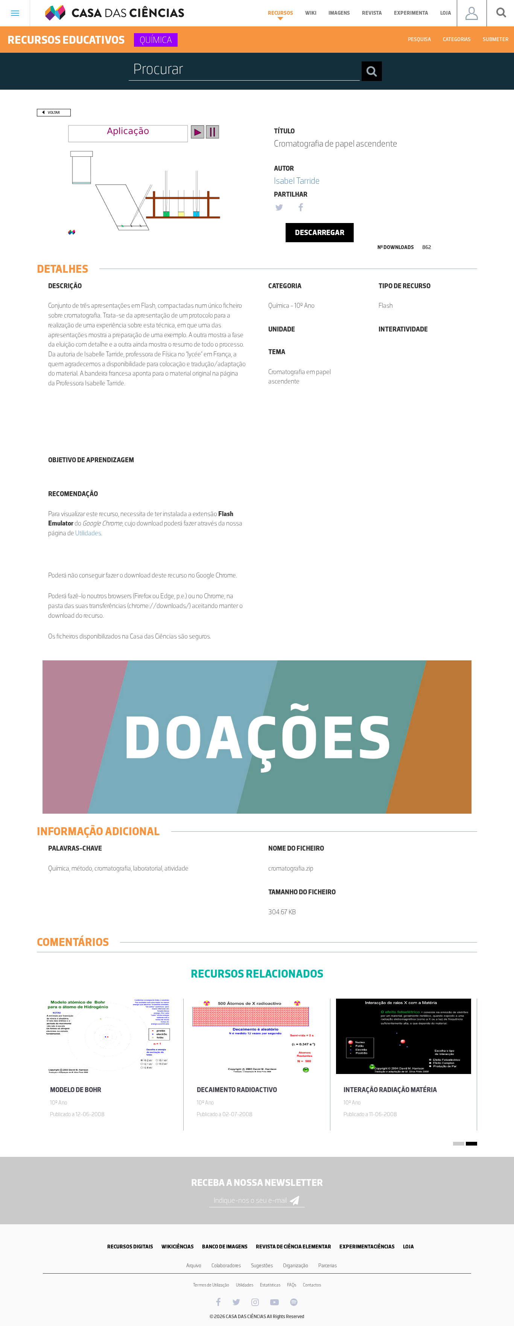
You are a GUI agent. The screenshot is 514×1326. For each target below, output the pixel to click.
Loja (445, 13)
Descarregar (319, 232)
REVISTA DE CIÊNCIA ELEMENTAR (293, 1247)
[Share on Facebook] (300, 207)
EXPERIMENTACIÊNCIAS (367, 1247)
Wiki (310, 13)
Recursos (280, 13)
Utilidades (88, 533)
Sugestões (262, 1265)
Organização (295, 1265)
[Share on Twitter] (278, 207)
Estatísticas (270, 1285)
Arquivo (193, 1265)
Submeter (495, 39)
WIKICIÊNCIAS (177, 1247)
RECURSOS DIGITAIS (130, 1247)
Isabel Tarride (297, 180)
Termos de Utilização (211, 1285)
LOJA (408, 1247)
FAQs (291, 1285)
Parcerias (327, 1265)
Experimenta (411, 13)
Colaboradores (226, 1265)
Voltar (54, 112)
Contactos (312, 1285)
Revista (372, 13)
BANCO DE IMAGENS (225, 1247)
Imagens (339, 13)
